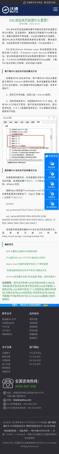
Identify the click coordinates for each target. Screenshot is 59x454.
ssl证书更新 (46, 286)
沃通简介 (6, 353)
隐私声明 (24, 431)
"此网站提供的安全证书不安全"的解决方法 (26, 270)
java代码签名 (25, 292)
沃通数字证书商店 (34, 2)
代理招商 (6, 360)
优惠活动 (6, 371)
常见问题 (34, 330)
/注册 (53, 2)
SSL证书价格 (49, 426)
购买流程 (34, 319)
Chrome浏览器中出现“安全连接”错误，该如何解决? (31, 276)
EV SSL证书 (35, 356)
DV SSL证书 (35, 364)
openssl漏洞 (41, 296)
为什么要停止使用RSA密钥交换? (22, 251)
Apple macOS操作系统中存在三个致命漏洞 (27, 264)
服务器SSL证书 (9, 319)
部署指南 (34, 334)
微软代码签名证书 (34, 426)
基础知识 (34, 338)
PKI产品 (5, 327)
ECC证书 (6, 330)
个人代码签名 (37, 289)
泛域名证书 (11, 292)
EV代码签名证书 (17, 426)
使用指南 (34, 327)
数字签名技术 (17, 286)
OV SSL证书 (35, 360)
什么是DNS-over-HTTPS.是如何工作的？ (26, 257)
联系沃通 (6, 356)
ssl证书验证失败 (37, 283)
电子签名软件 (32, 286)
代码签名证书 (40, 292)
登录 (49, 2)
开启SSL (28, 181)
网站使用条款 (10, 431)
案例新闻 (6, 368)
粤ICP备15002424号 (40, 431)
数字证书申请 (20, 283)
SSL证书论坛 (35, 353)
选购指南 (34, 323)
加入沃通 (6, 364)
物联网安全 (7, 334)
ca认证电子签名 (20, 289)
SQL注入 (28, 296)
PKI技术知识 (16, 296)
